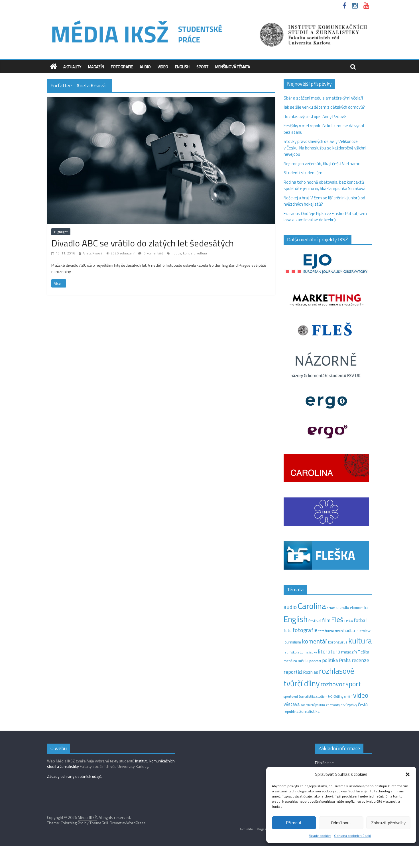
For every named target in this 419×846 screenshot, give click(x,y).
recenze (360, 660)
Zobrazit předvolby (388, 822)
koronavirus (337, 642)
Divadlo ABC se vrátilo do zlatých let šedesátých (142, 243)
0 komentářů (153, 253)
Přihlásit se (324, 763)
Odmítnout (341, 822)
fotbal (360, 620)
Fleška (348, 620)
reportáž (293, 672)
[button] (407, 774)
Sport (202, 67)
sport (353, 684)
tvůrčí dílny (335, 696)
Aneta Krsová (92, 253)
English (182, 67)
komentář (314, 641)
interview (363, 631)
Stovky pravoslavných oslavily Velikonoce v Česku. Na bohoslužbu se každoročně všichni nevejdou (325, 147)
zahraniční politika (313, 705)
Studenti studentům (303, 172)
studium (321, 696)
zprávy (352, 704)
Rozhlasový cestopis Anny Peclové (315, 116)
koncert (189, 253)
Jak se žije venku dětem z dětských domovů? (324, 107)
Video (163, 67)
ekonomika (359, 607)
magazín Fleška (355, 652)
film (326, 620)
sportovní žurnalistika (300, 696)
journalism (292, 642)
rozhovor (332, 684)
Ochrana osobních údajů (352, 835)
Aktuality (72, 67)
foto (288, 631)
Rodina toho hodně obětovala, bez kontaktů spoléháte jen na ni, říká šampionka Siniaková (324, 185)
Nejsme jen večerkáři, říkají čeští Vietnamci (322, 163)
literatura (329, 651)
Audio (145, 67)
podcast (315, 660)
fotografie (305, 630)
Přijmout (294, 822)
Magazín (96, 67)
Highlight (61, 231)
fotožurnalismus (330, 631)
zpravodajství (336, 704)
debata (331, 608)
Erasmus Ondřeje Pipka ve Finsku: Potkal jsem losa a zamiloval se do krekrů (325, 216)
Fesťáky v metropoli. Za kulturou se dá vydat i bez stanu (325, 128)
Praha (345, 660)
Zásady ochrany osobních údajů (74, 776)
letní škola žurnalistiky (300, 652)
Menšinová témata (232, 67)
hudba (176, 253)
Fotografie (122, 67)
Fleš (337, 619)
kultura (201, 253)
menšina (290, 660)
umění (348, 696)
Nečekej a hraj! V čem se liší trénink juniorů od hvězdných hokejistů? (324, 201)
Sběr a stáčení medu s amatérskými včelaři (323, 98)
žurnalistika (309, 711)
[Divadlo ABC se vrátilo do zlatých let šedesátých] (161, 100)
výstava (292, 704)
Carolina (312, 606)
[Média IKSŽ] (209, 20)
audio (290, 607)
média (303, 660)
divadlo (342, 607)
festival (314, 621)
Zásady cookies (320, 835)
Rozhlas (310, 672)
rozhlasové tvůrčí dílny (319, 677)
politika (330, 660)
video (360, 695)
